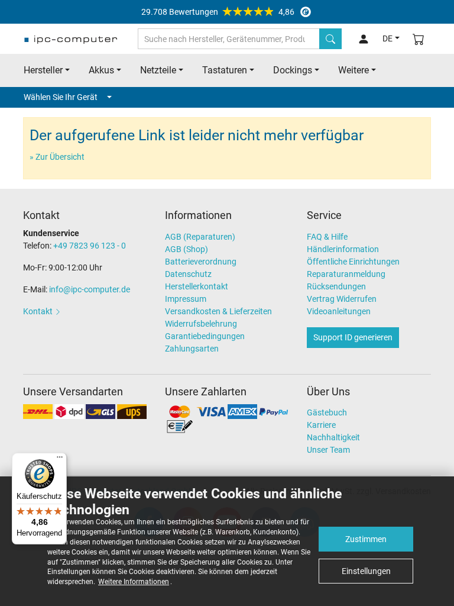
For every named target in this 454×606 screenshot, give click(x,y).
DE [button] (387, 38)
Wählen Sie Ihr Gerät (61, 97)
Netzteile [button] (158, 70)
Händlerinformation (343, 249)
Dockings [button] (292, 70)
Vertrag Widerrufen (342, 299)
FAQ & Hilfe (327, 236)
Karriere (321, 425)
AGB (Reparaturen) (200, 236)
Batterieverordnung (200, 261)
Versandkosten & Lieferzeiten (218, 311)
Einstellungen (366, 571)
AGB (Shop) (186, 249)
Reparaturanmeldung (346, 274)
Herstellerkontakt (196, 286)
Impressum (185, 299)
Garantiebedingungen (205, 336)
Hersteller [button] (43, 70)
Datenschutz (188, 274)
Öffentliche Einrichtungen (353, 261)
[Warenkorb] (418, 38)
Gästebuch (327, 412)
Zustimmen (366, 539)
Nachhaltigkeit (333, 437)
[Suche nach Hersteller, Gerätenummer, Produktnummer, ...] (330, 38)
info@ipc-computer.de (89, 289)
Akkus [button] (101, 70)
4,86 (217, 12)
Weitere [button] (353, 70)
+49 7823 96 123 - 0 (89, 245)
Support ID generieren (353, 337)
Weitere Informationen (133, 582)
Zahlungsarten (192, 348)
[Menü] (60, 460)
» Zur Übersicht (57, 157)
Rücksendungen (336, 286)
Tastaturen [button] (224, 70)
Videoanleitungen (339, 311)
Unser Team (328, 449)
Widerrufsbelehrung (201, 323)
